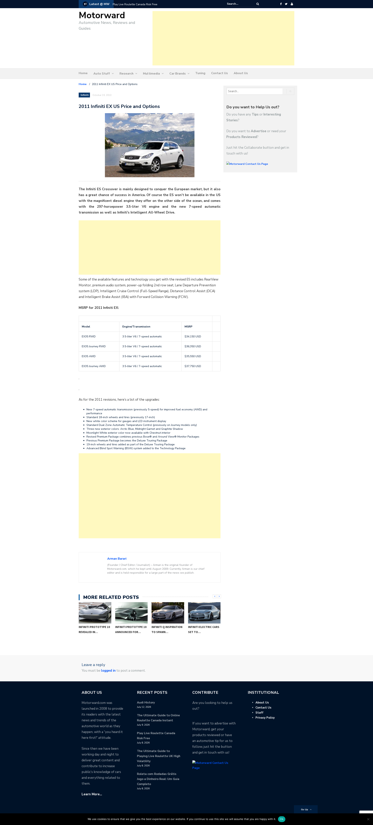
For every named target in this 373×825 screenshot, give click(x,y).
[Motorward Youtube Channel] (291, 4)
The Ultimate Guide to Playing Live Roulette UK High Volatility (158, 756)
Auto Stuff (101, 73)
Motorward (102, 15)
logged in (108, 670)
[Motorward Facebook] (281, 4)
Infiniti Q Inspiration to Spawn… (130, 629)
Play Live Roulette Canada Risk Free (135, 4)
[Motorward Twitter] (286, 4)
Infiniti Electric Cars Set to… (167, 629)
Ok (281, 819)
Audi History (146, 702)
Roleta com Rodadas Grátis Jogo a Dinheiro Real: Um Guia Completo (158, 779)
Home (83, 73)
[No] (368, 819)
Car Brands (177, 73)
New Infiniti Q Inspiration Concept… (198, 632)
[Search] (258, 4)
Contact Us (219, 73)
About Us (241, 73)
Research (126, 73)
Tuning (200, 73)
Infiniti (85, 95)
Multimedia (151, 73)
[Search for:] (238, 3)
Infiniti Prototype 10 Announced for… (94, 629)
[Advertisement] (223, 38)
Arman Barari (116, 559)
